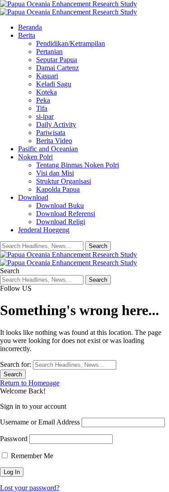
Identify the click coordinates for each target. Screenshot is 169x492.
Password (13, 438)
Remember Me (31, 456)
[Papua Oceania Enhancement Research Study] (68, 8)
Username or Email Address (40, 422)
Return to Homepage (29, 383)
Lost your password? (29, 488)
